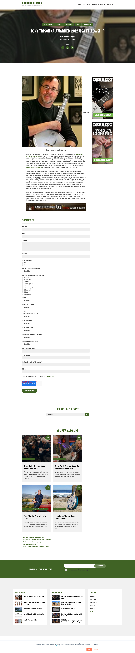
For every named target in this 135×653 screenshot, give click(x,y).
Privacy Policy (59, 645)
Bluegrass (35, 509)
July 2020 (92, 608)
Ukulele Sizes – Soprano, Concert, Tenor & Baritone (37, 539)
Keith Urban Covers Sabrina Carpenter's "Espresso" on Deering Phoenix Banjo (71, 621)
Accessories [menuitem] (109, 5)
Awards (59, 24)
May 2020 (92, 605)
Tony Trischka (87, 24)
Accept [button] (89, 649)
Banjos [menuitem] (88, 5)
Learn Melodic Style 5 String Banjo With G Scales (36, 546)
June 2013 (92, 596)
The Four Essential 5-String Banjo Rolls (33, 537)
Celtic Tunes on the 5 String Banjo (32, 542)
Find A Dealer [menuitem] (95, 5)
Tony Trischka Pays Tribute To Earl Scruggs (35, 517)
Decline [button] (96, 649)
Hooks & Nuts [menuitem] (81, 5)
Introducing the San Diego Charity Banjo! (65, 517)
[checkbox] (56, 264)
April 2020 (93, 599)
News (77, 24)
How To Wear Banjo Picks (29, 544)
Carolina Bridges (68, 36)
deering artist (68, 24)
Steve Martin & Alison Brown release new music (34, 467)
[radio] (56, 263)
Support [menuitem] (102, 5)
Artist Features (48, 24)
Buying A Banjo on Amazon (68, 608)
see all (91, 611)
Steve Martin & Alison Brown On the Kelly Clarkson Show (67, 467)
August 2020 (93, 602)
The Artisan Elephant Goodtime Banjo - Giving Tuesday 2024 (71, 603)
